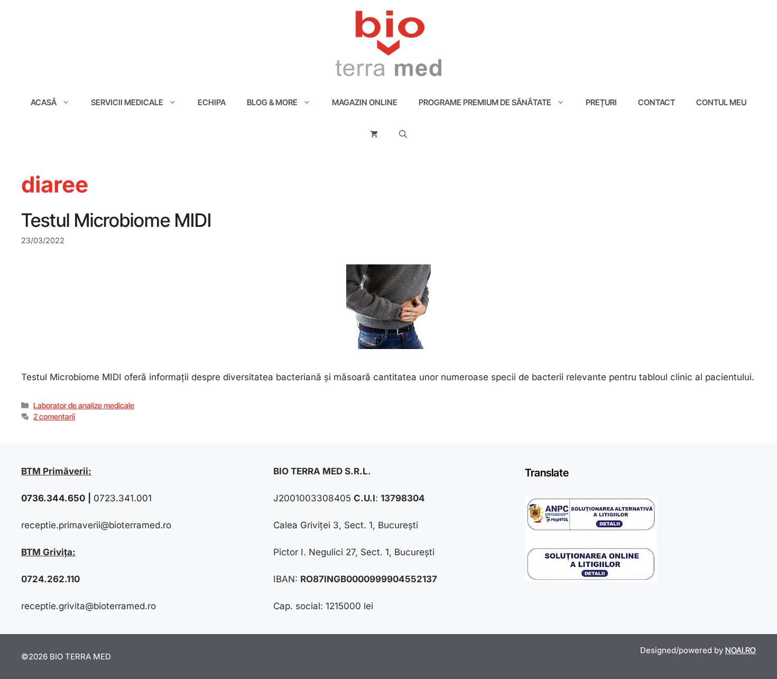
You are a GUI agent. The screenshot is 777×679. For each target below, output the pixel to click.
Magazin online (364, 102)
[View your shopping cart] (373, 134)
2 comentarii (54, 416)
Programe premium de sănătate (485, 102)
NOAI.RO (740, 650)
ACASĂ (44, 102)
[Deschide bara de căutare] (403, 134)
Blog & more (272, 102)
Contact (656, 102)
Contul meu (721, 102)
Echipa (212, 102)
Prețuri (601, 102)
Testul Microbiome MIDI (116, 220)
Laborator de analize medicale (83, 405)
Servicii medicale (127, 102)
